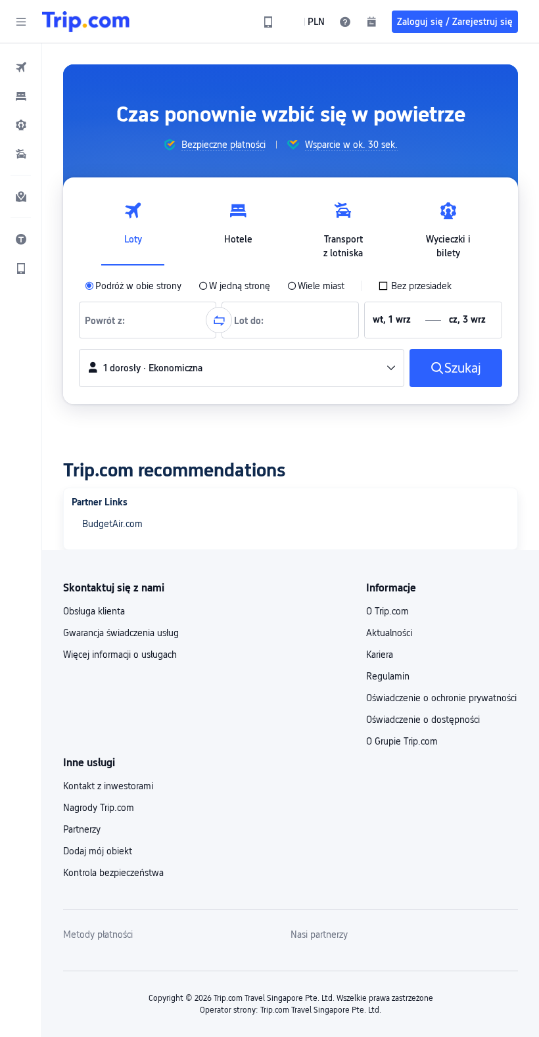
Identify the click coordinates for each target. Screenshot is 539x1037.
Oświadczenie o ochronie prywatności (441, 698)
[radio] (133, 285)
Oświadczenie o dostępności (423, 719)
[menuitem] (21, 67)
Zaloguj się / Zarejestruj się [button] (455, 21)
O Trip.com (387, 611)
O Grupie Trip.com (402, 741)
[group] (214, 144)
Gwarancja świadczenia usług (121, 633)
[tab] (132, 226)
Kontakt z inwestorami (108, 786)
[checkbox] (414, 285)
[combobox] (109, 320)
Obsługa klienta (94, 611)
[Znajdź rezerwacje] (371, 21)
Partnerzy (82, 829)
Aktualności (389, 633)
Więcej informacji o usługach (120, 654)
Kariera (379, 654)
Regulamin (388, 676)
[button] (21, 21)
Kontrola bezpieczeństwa (113, 872)
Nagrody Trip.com (98, 807)
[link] (268, 22)
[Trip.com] (85, 21)
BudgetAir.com (112, 523)
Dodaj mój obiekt (97, 851)
